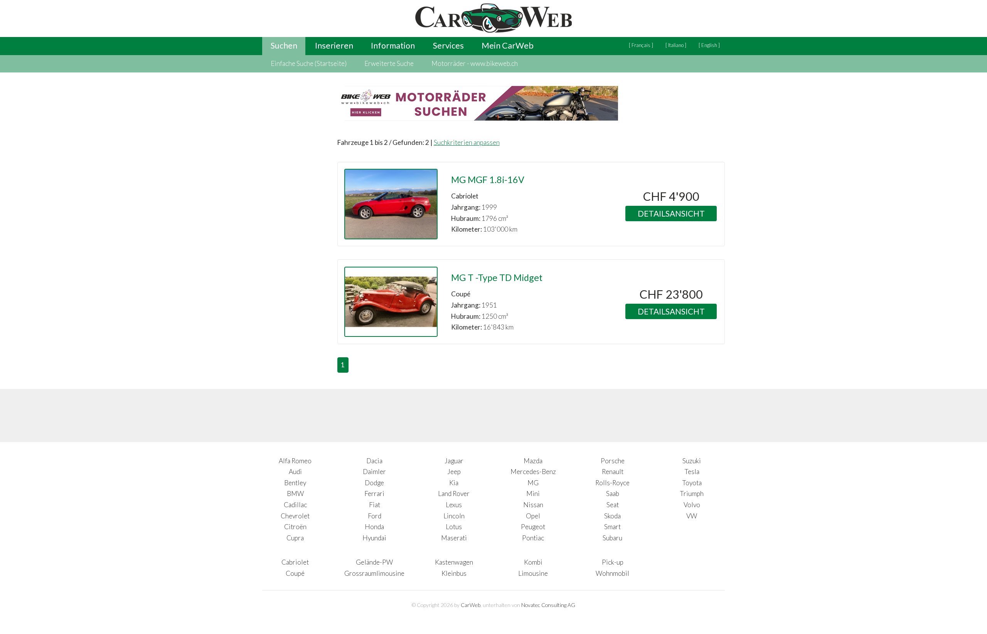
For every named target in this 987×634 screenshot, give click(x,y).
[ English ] (709, 45)
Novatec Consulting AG (548, 605)
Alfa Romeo (295, 461)
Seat (612, 505)
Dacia (374, 461)
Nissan (533, 505)
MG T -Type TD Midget (496, 277)
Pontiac (533, 538)
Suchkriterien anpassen (467, 142)
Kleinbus (454, 573)
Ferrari (374, 493)
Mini (533, 493)
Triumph (692, 493)
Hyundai (374, 538)
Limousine (533, 573)
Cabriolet (295, 562)
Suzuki (691, 461)
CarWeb (470, 605)
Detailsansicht (671, 213)
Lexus (454, 505)
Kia (453, 483)
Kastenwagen (454, 562)
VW (691, 516)
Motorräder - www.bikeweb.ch (474, 63)
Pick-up (612, 562)
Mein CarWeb (508, 45)
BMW (295, 493)
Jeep (454, 472)
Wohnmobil (612, 573)
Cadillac (295, 505)
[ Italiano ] (675, 45)
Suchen (284, 45)
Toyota (692, 483)
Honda (374, 527)
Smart (612, 527)
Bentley (295, 483)
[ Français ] (641, 45)
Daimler (374, 472)
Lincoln (454, 516)
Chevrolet (295, 516)
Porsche (613, 461)
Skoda (612, 516)
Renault (612, 472)
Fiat (374, 505)
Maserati (454, 538)
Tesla (691, 472)
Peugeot (533, 527)
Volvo (692, 505)
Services (448, 45)
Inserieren (334, 45)
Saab (612, 493)
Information (393, 45)
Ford (374, 516)
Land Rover (454, 493)
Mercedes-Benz (533, 472)
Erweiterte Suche (389, 63)
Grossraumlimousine (374, 573)
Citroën (295, 527)
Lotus (454, 527)
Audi (295, 472)
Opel (533, 516)
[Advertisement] (293, 256)
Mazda (533, 461)
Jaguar (454, 461)
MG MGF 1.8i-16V (487, 179)
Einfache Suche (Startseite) (309, 63)
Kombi (533, 562)
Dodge (374, 483)
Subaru (612, 538)
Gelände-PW (374, 562)
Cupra (295, 538)
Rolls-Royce (612, 483)
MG (533, 483)
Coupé (295, 573)
